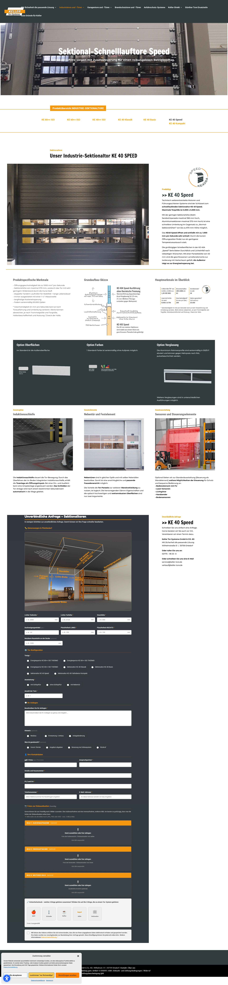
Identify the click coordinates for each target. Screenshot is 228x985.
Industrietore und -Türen (70, 8)
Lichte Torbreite (31, 615)
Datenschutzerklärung (10, 967)
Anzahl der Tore (31, 691)
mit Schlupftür (36, 685)
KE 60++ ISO (73, 119)
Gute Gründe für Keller (31, 16)
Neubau (33, 736)
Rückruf (103, 747)
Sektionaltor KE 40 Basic (104, 667)
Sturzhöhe (101, 615)
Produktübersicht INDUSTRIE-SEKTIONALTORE (78, 108)
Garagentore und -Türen (98, 8)
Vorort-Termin (36, 747)
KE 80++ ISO (48, 119)
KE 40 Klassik (125, 119)
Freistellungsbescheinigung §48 (91, 973)
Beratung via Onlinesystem (81, 747)
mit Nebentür (75, 685)
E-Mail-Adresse (85, 792)
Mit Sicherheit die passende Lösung (37, 8)
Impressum (49, 980)
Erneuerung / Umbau (56, 736)
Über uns (131, 968)
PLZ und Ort (30, 781)
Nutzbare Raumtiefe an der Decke (41, 638)
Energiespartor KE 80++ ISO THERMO (44, 660)
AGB (110, 971)
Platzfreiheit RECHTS (105, 628)
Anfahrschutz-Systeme (154, 8)
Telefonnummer (31, 792)
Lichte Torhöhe (67, 615)
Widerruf (146, 971)
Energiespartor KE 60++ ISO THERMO (81, 660)
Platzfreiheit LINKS (68, 628)
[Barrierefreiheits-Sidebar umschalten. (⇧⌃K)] (7, 978)
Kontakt (124, 968)
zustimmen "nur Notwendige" (41, 975)
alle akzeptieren (15, 975)
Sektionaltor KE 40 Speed (40, 673)
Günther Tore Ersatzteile (196, 8)
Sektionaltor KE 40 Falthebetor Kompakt (72, 673)
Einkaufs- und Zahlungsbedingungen (127, 971)
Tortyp (28, 655)
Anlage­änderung (79, 736)
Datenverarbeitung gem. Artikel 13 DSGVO (90, 971)
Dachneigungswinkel (34, 628)
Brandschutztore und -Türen (128, 8)
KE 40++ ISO (99, 119)
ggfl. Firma (34, 760)
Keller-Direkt (174, 8)
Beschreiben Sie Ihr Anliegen (36, 708)
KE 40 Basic (149, 119)
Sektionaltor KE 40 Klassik (76, 667)
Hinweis (31, 731)
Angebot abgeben (56, 747)
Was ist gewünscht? (35, 742)
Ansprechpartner (86, 760)
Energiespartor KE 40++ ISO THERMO (44, 667)
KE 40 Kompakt (177, 123)
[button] (78, 956)
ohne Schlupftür (56, 685)
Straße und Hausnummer (35, 771)
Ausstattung (30, 680)
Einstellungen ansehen (67, 975)
